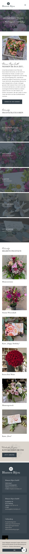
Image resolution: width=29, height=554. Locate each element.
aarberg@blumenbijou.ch (12, 509)
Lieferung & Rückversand (12, 524)
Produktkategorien (10, 522)
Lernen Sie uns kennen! (12, 101)
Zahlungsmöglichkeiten (12, 526)
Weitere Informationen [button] (15, 546)
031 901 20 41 (13, 487)
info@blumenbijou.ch (15, 489)
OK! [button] (14, 550)
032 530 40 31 (14, 505)
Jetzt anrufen (9, 455)
